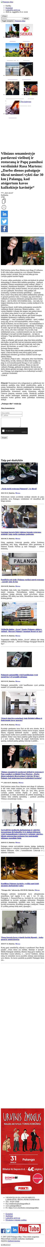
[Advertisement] (22, 134)
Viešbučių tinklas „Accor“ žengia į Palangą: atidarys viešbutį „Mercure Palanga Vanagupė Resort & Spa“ (21, 630)
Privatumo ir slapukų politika (16, 1220)
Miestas (17, 493)
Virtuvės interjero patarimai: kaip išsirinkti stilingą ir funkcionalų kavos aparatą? (21, 719)
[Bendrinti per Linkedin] (4, 217)
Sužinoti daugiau (14, 1241)
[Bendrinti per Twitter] (4, 224)
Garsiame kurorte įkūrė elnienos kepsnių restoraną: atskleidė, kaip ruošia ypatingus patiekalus (21, 533)
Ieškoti (26, 18)
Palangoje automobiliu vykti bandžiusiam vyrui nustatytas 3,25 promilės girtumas (19, 676)
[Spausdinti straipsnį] (4, 210)
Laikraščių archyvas (13, 10)
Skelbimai (9, 1216)
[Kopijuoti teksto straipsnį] (4, 203)
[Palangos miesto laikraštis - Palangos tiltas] (7, 2)
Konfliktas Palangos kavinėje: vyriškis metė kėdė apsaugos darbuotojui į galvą (20, 885)
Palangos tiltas (20, 21)
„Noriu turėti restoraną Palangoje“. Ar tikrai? (19, 489)
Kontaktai (9, 8)
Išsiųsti (4, 437)
